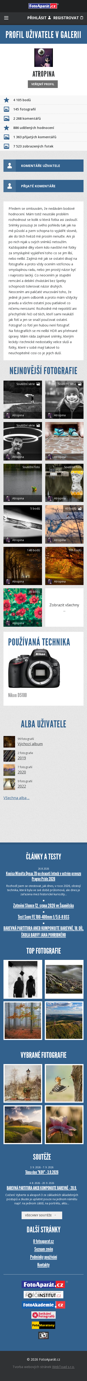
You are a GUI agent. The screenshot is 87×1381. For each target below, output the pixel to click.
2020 (22, 772)
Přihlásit (37, 17)
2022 (22, 786)
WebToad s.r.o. (63, 1367)
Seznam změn (43, 1249)
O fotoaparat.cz (43, 1241)
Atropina (18, 415)
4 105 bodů (22, 100)
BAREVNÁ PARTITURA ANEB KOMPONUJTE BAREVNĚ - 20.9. (42, 1188)
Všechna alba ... (16, 797)
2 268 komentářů (27, 118)
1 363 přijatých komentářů (34, 137)
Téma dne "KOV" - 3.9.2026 (41, 1172)
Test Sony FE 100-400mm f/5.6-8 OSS (43, 917)
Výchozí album (30, 743)
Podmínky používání (43, 1257)
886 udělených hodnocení (33, 127)
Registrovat (66, 17)
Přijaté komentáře (38, 186)
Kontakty (43, 1265)
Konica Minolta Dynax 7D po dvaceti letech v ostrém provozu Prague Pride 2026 (43, 876)
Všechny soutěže (39, 1215)
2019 (22, 758)
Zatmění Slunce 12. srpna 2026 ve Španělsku (43, 905)
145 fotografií (24, 109)
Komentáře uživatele (40, 165)
